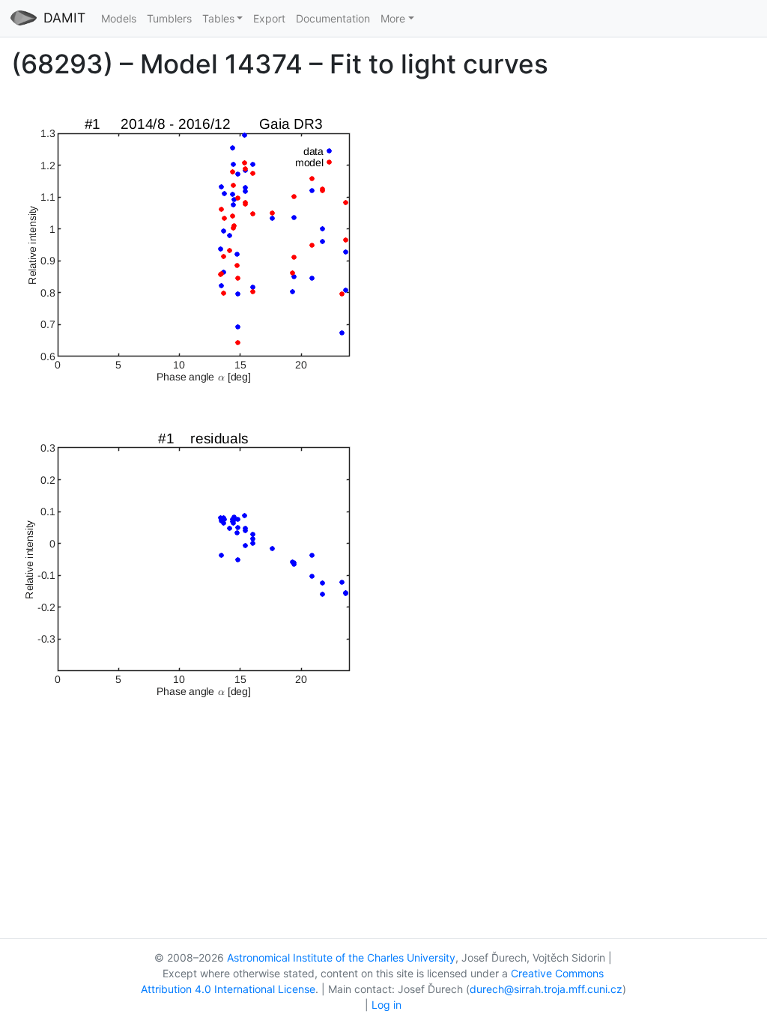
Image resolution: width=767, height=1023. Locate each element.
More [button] (393, 18)
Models (118, 18)
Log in (386, 1004)
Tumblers (169, 18)
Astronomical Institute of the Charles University (341, 957)
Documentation (333, 18)
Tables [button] (218, 18)
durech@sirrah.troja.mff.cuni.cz (546, 989)
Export (269, 18)
